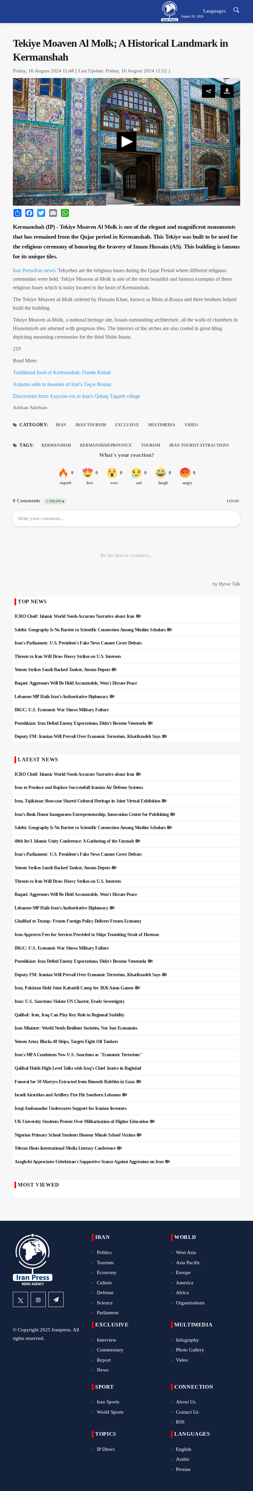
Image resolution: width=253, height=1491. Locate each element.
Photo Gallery (190, 1349)
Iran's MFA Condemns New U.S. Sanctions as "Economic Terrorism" (78, 1054)
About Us (186, 1401)
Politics (104, 1252)
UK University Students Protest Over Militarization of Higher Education (81, 1121)
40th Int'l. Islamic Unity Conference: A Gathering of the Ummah (74, 841)
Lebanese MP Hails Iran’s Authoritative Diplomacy (61, 696)
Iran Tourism (90, 425)
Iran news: (45, 270)
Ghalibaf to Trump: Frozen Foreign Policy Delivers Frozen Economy (77, 921)
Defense (105, 1292)
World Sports (110, 1412)
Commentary (110, 1349)
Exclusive (127, 425)
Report (104, 1360)
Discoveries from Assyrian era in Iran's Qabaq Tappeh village (76, 396)
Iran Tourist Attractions (199, 445)
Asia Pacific (188, 1262)
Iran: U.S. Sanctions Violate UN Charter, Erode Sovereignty (69, 1001)
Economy (107, 1272)
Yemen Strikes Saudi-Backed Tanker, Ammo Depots (62, 669)
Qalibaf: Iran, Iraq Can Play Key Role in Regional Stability (69, 1014)
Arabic (183, 1459)
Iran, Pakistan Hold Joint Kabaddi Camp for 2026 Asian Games (73, 987)
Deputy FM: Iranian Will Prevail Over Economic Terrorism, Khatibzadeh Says (87, 736)
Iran (61, 425)
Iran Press (23, 270)
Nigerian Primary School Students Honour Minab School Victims (74, 1135)
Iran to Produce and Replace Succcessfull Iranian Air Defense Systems (78, 787)
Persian (183, 1469)
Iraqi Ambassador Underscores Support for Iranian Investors (70, 1108)
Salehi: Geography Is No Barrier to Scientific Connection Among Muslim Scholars (89, 629)
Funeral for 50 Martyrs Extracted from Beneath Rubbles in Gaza (74, 1081)
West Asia (186, 1252)
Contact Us (187, 1412)
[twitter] (20, 1299)
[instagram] (38, 1299)
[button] (126, 142)
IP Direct (106, 1449)
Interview (106, 1340)
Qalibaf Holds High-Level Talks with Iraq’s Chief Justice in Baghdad (77, 1068)
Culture (104, 1282)
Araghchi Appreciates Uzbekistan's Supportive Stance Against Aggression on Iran (88, 1161)
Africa (182, 1292)
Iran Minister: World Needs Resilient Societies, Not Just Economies (75, 1028)
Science (105, 1302)
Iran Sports (108, 1401)
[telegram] (56, 1299)
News (102, 1370)
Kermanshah (56, 445)
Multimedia (161, 425)
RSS (180, 1422)
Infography (187, 1340)
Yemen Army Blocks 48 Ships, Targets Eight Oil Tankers (66, 1041)
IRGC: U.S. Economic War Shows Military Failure (61, 709)
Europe (183, 1272)
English (183, 1449)
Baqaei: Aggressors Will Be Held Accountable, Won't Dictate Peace (75, 683)
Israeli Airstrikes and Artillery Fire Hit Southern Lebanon (67, 1094)
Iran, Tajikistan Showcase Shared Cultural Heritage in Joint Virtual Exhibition (87, 800)
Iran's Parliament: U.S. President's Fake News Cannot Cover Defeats (77, 643)
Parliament (108, 1312)
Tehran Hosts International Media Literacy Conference (64, 1148)
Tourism (150, 445)
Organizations (190, 1302)
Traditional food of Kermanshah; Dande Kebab (62, 372)
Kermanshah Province (106, 445)
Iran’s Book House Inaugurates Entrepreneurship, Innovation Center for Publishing (91, 814)
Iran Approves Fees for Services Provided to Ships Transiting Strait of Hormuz (86, 934)
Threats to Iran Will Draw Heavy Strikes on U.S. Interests (67, 656)
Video (191, 425)
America (184, 1282)
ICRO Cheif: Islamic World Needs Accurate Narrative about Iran (74, 616)
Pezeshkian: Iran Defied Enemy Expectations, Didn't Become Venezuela (80, 723)
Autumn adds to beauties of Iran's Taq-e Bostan (62, 384)
